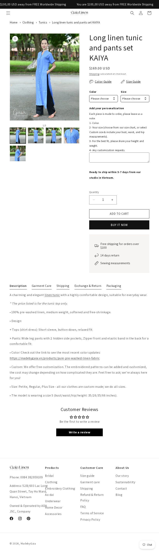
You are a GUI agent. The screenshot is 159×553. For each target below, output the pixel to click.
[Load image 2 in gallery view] (36, 135)
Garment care (90, 482)
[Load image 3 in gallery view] (54, 135)
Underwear (52, 501)
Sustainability (125, 482)
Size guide (87, 476)
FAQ (83, 507)
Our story (122, 476)
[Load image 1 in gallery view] (18, 135)
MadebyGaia (28, 543)
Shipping (94, 73)
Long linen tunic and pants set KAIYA (76, 22)
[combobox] (103, 98)
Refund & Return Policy (92, 497)
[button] (8, 13)
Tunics (43, 22)
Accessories (53, 514)
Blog (119, 495)
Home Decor (53, 507)
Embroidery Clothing (60, 488)
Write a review (79, 432)
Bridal (49, 476)
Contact (121, 488)
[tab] (18, 286)
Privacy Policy (90, 520)
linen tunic (52, 295)
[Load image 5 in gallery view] (18, 153)
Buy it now (119, 225)
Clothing (28, 22)
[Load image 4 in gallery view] (72, 135)
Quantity (94, 192)
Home (13, 22)
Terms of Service (92, 513)
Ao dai (49, 495)
